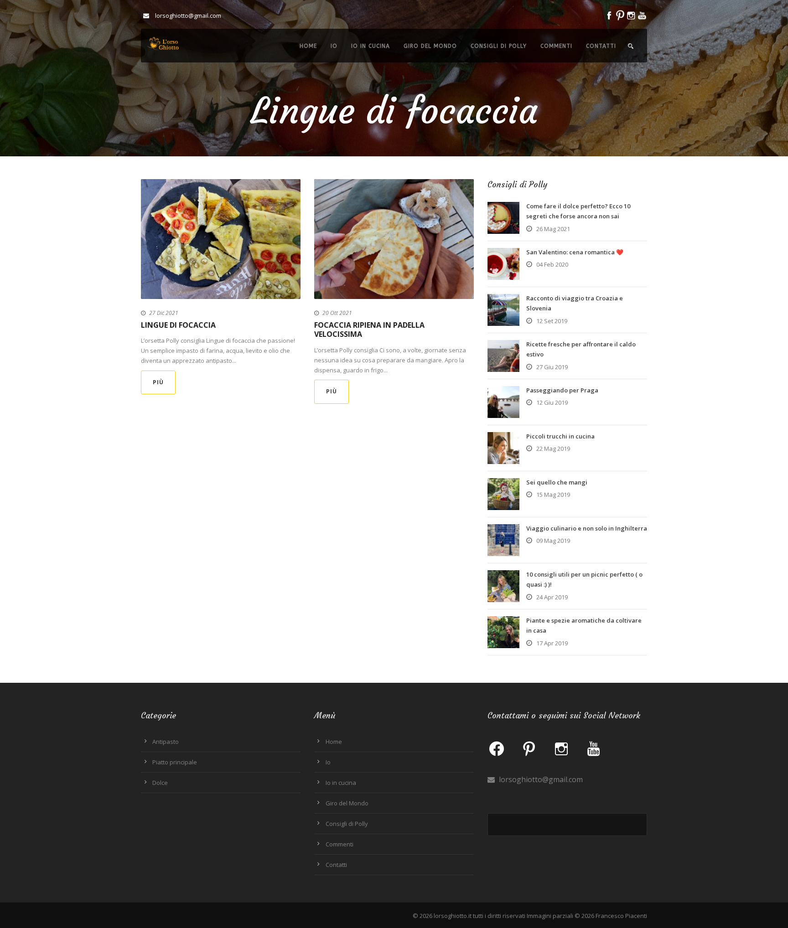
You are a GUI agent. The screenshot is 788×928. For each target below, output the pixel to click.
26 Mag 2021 (553, 229)
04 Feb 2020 (552, 264)
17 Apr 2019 (552, 643)
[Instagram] (561, 748)
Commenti (556, 46)
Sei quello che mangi (556, 482)
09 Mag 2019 (553, 540)
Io (334, 46)
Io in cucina (370, 46)
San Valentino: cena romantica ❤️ (574, 252)
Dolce (160, 782)
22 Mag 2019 (553, 448)
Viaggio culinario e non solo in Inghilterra (586, 528)
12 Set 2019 (551, 321)
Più (158, 382)
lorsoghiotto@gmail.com (540, 779)
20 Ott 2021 (337, 313)
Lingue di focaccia (178, 325)
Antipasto (165, 741)
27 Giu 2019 (552, 367)
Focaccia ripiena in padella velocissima (369, 330)
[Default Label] (529, 748)
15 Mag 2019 (553, 494)
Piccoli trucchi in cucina (560, 436)
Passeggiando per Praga (562, 390)
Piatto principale (174, 762)
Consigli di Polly (499, 46)
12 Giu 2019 (552, 402)
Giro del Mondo (430, 46)
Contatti (601, 46)
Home (308, 46)
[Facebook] (496, 748)
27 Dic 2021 (163, 313)
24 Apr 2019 (552, 597)
